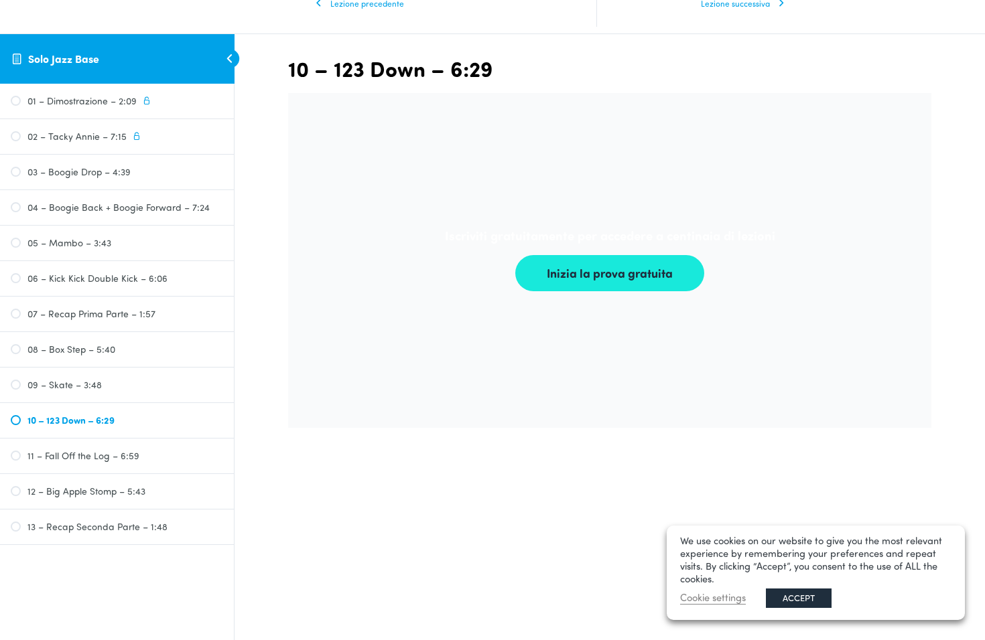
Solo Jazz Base (63, 59)
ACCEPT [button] (799, 597)
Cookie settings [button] (713, 597)
